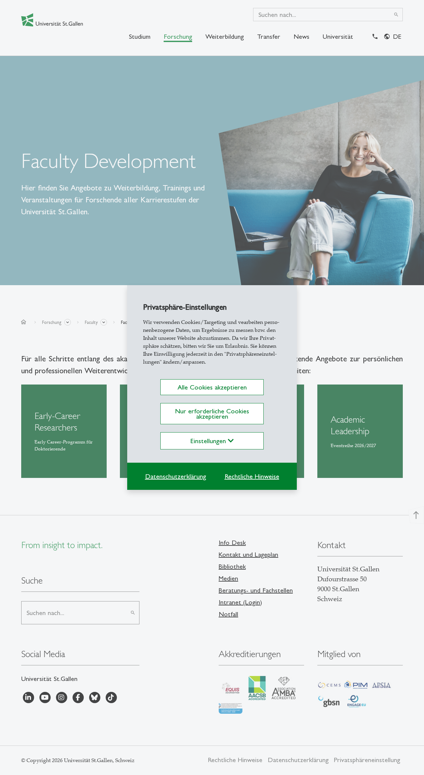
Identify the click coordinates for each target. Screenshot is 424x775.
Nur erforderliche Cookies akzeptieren (212, 413)
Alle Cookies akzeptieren (212, 387)
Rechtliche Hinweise (252, 476)
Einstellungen (209, 441)
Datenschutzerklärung (175, 476)
